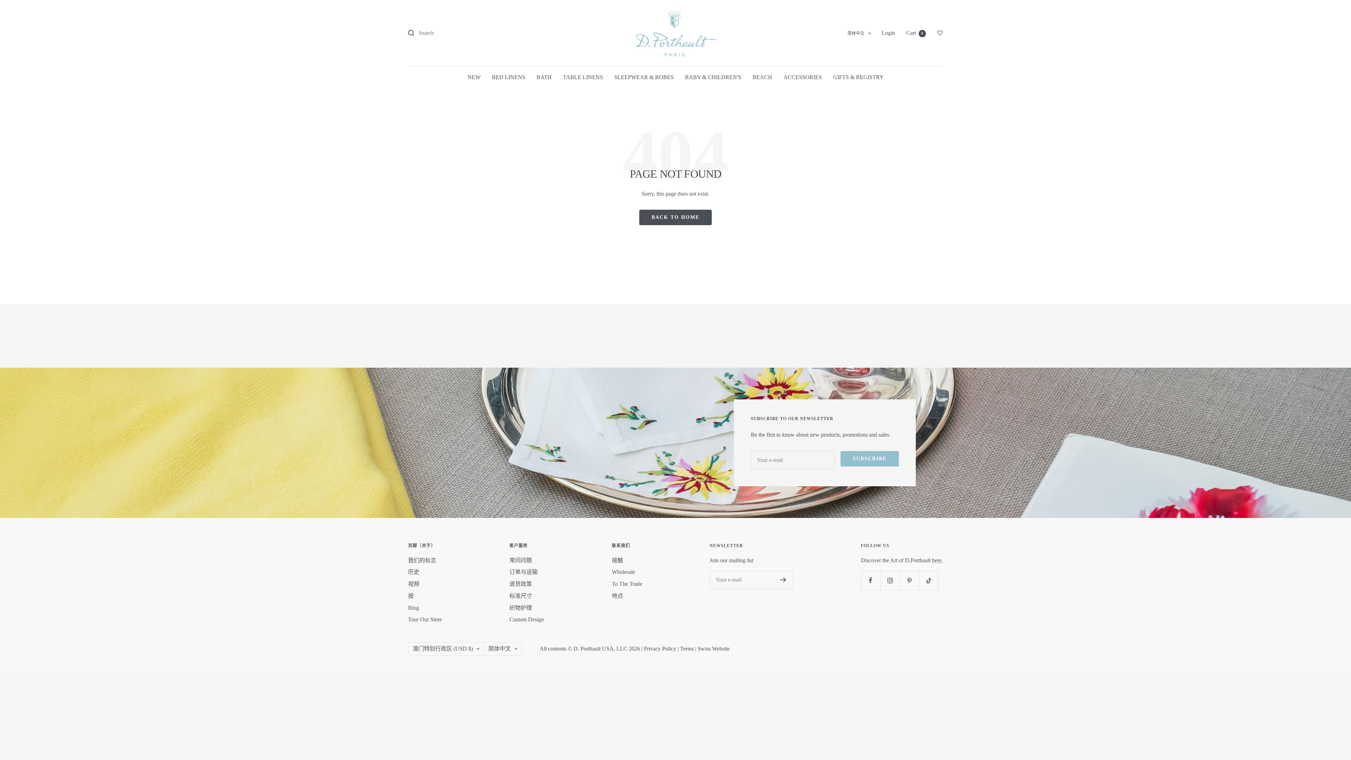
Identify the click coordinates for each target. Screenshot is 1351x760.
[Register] (783, 579)
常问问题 (520, 560)
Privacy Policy (660, 649)
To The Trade (627, 584)
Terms (687, 649)
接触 (617, 560)
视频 (413, 584)
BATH (544, 77)
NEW (474, 77)
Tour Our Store (425, 619)
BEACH (762, 77)
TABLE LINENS (583, 77)
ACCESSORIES (803, 77)
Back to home (675, 217)
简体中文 (856, 33)
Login (888, 33)
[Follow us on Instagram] (890, 580)
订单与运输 (523, 572)
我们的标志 (422, 560)
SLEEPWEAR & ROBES (644, 77)
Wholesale (623, 572)
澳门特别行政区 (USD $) (443, 649)
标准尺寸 (520, 596)
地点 (617, 596)
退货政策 (520, 584)
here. (937, 560)
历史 (413, 572)
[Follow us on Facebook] (870, 580)
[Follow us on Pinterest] (909, 580)
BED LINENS (508, 77)
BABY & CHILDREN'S (713, 77)
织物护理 (520, 608)
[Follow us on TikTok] (928, 580)
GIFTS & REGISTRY (858, 77)
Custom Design (526, 619)
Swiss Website (714, 649)
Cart (914, 33)
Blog (413, 608)
